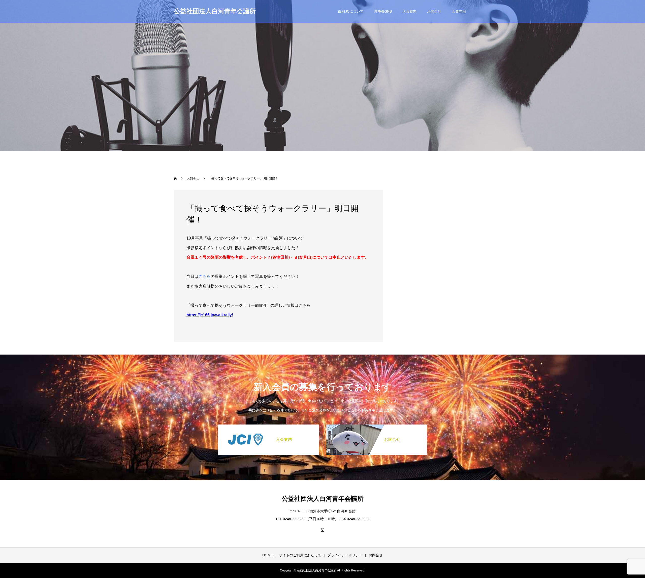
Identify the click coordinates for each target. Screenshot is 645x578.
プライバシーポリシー (345, 555)
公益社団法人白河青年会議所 (215, 11)
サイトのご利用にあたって (300, 555)
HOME (267, 555)
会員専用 (459, 11)
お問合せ (434, 11)
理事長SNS (383, 11)
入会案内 (409, 11)
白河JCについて (351, 11)
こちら (205, 276)
